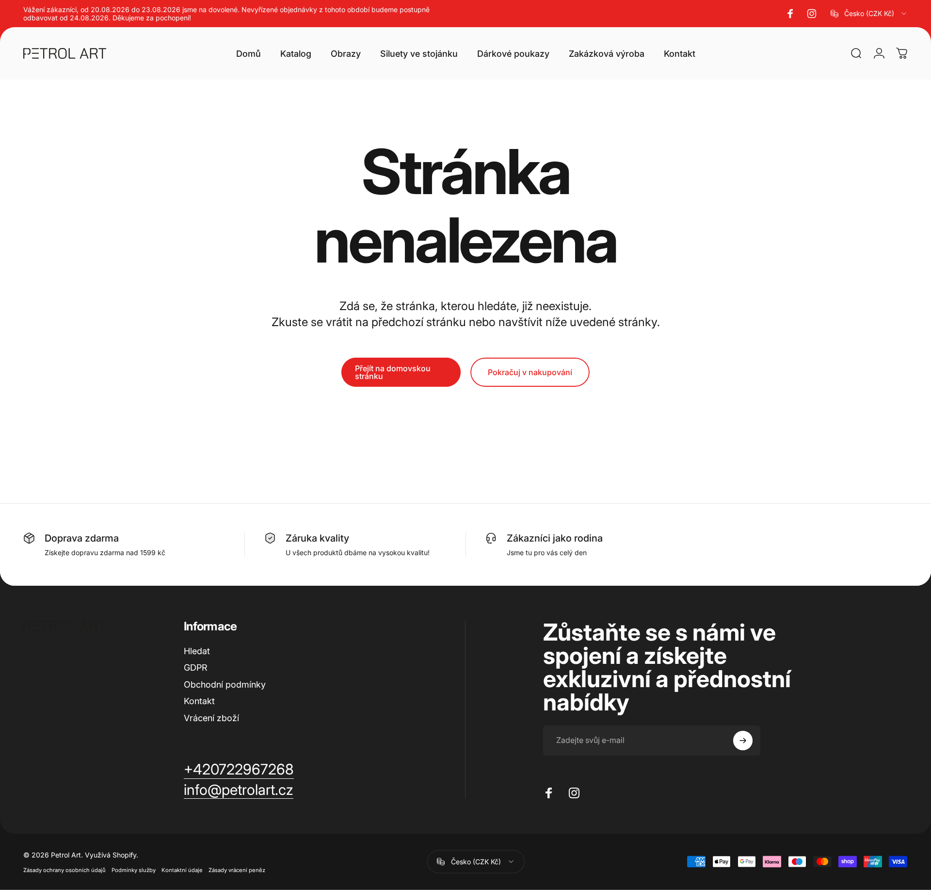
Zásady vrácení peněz (237, 869)
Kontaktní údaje (182, 869)
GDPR (196, 667)
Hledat (197, 651)
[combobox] (869, 13)
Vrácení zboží (211, 718)
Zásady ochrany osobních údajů (64, 869)
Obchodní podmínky (225, 684)
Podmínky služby (134, 869)
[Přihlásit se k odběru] (743, 740)
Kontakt (199, 701)
